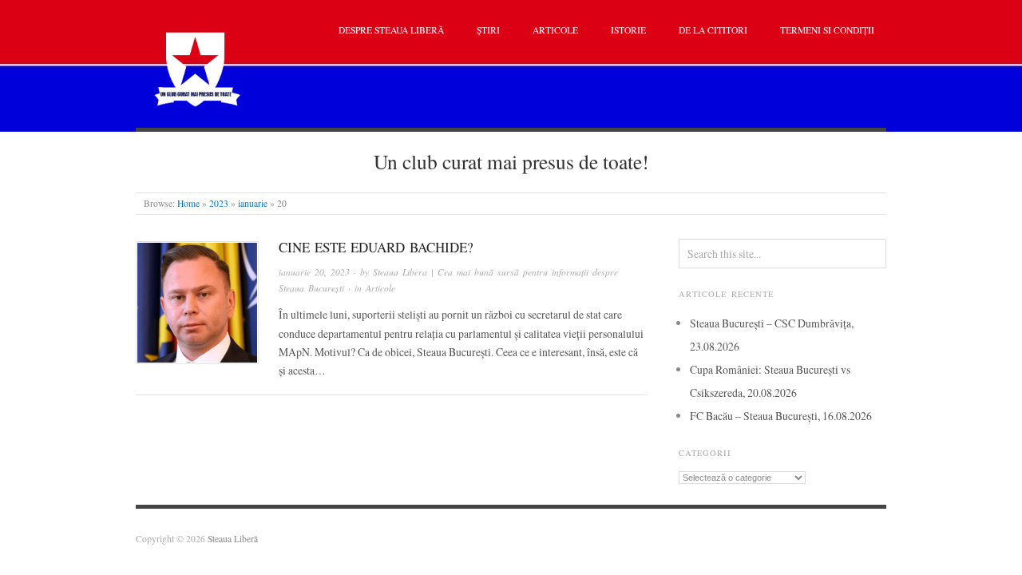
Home (188, 203)
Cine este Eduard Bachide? (376, 247)
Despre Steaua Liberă (391, 30)
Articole (555, 30)
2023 (218, 203)
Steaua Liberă (233, 539)
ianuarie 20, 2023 (314, 272)
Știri (488, 30)
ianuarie (252, 203)
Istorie (628, 30)
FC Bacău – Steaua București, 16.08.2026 (781, 415)
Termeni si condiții (827, 30)
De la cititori (713, 30)
